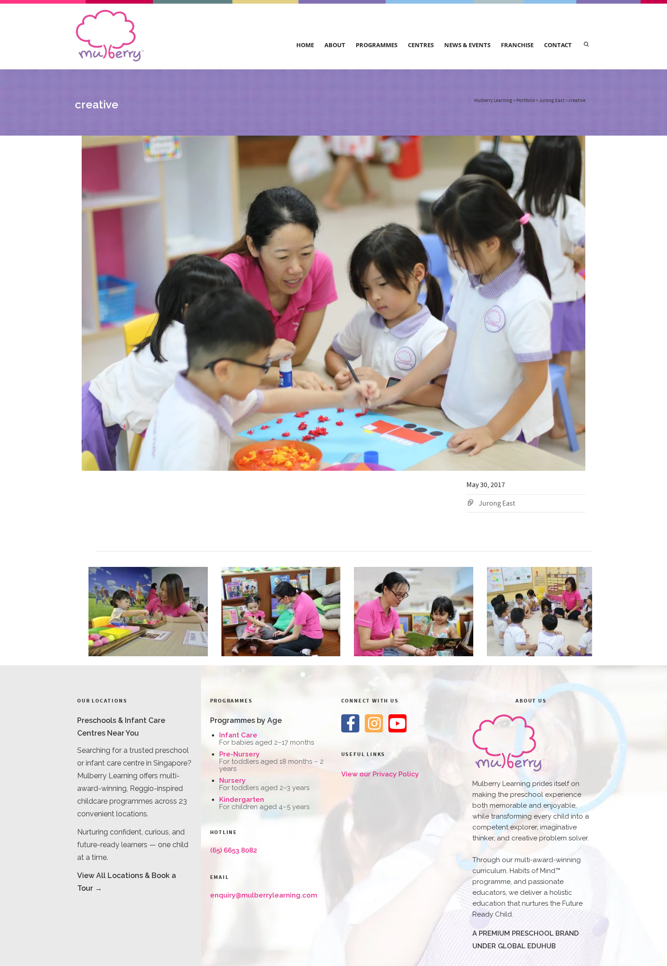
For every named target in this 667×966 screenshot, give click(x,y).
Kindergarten (241, 799)
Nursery (232, 780)
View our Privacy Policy (380, 774)
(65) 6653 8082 (233, 850)
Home (305, 45)
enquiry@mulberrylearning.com (263, 895)
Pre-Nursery (239, 754)
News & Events (467, 45)
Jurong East (497, 503)
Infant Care (238, 735)
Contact (558, 45)
